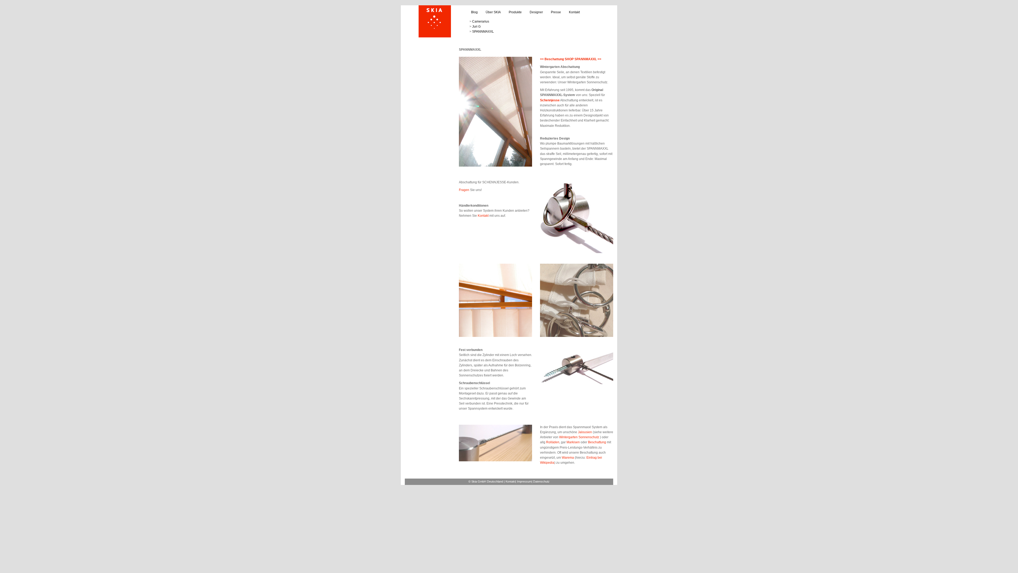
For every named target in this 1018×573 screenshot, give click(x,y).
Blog (474, 12)
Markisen (573, 442)
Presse (556, 12)
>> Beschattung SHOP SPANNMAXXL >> (570, 59)
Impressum (524, 481)
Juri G (476, 26)
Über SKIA (493, 12)
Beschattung (597, 442)
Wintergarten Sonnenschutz (579, 437)
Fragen (464, 190)
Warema (568, 457)
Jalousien (585, 432)
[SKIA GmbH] (435, 21)
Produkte (515, 12)
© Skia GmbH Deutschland (485, 481)
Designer (536, 12)
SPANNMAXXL (483, 31)
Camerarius (480, 21)
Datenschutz (541, 481)
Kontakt (574, 12)
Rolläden (552, 442)
